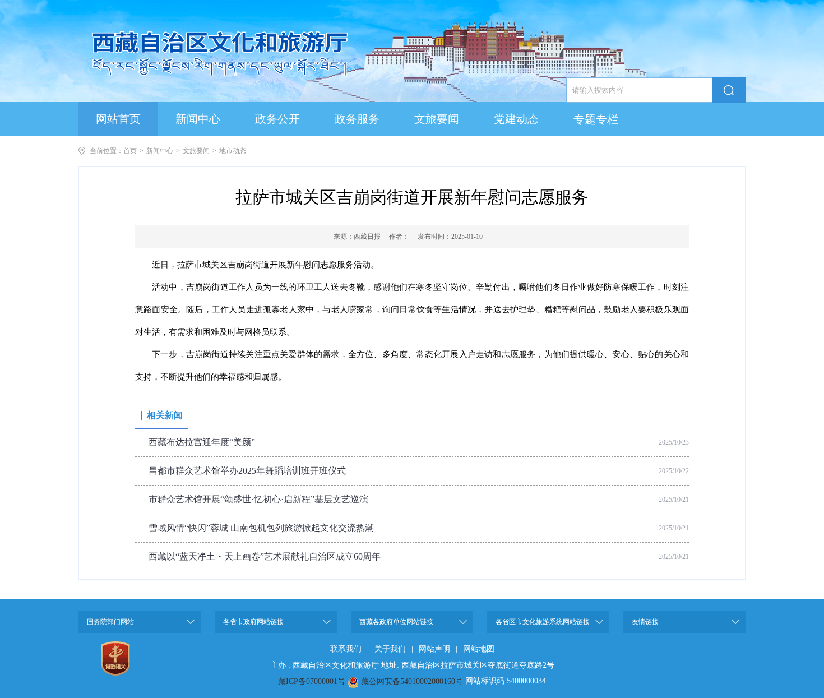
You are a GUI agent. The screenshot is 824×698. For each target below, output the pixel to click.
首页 (130, 151)
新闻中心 (159, 151)
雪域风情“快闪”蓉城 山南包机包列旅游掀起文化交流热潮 (261, 528)
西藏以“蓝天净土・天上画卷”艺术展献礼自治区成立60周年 (265, 556)
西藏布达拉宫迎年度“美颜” (202, 442)
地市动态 (232, 151)
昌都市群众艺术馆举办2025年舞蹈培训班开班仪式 (247, 470)
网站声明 (434, 649)
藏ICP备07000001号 (311, 681)
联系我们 (346, 649)
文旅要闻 (196, 151)
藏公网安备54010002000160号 (412, 681)
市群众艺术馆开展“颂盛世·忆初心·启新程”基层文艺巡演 (258, 499)
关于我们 (390, 649)
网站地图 (478, 649)
